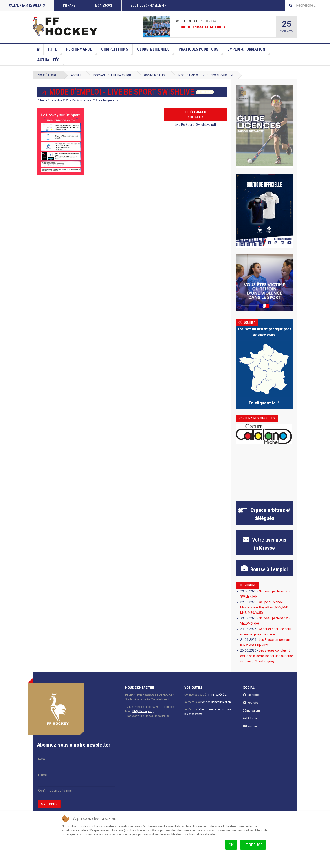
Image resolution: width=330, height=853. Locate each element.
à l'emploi (268, 569)
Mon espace (103, 5)
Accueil (38, 49)
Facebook (253, 695)
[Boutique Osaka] (264, 209)
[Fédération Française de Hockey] (65, 26)
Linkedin (252, 718)
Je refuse (253, 844)
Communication (155, 75)
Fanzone (252, 726)
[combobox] (307, 5)
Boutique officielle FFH (149, 5)
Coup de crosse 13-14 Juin (199, 27)
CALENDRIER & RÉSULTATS (27, 5)
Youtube (252, 702)
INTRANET (70, 5)
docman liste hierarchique (112, 75)
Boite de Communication (215, 702)
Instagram (253, 710)
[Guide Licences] (264, 125)
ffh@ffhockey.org (142, 711)
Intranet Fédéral (217, 694)
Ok (231, 844)
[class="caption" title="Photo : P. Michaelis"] (166, 27)
